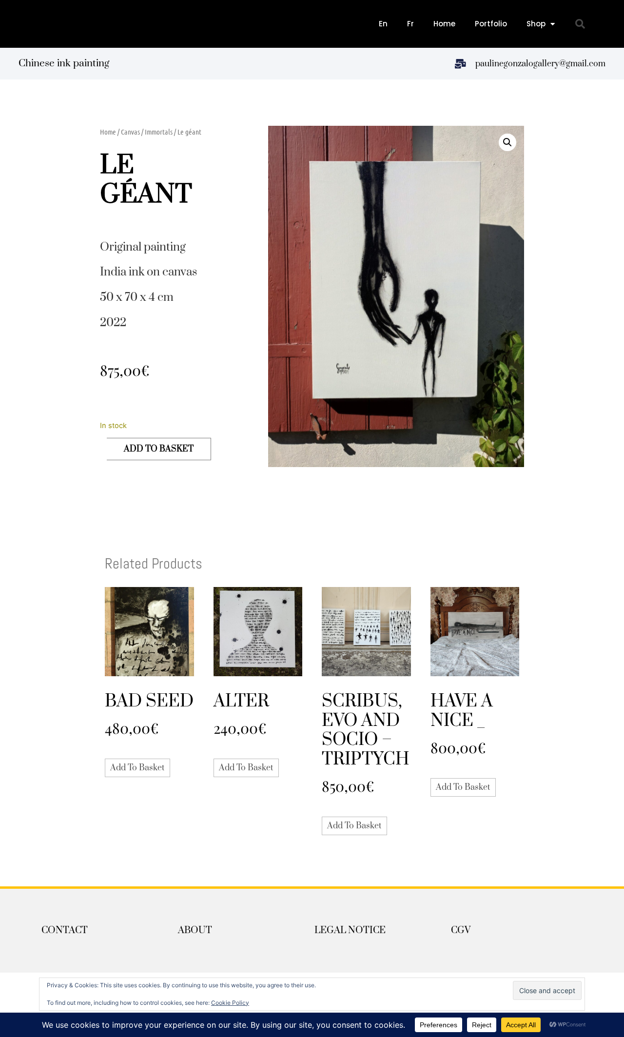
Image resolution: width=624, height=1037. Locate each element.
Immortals (159, 131)
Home (444, 24)
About (195, 930)
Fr (410, 24)
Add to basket (159, 449)
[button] (580, 24)
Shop (536, 24)
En (383, 24)
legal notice (350, 930)
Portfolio (491, 24)
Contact (64, 930)
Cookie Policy (230, 1002)
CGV (460, 930)
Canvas (130, 131)
